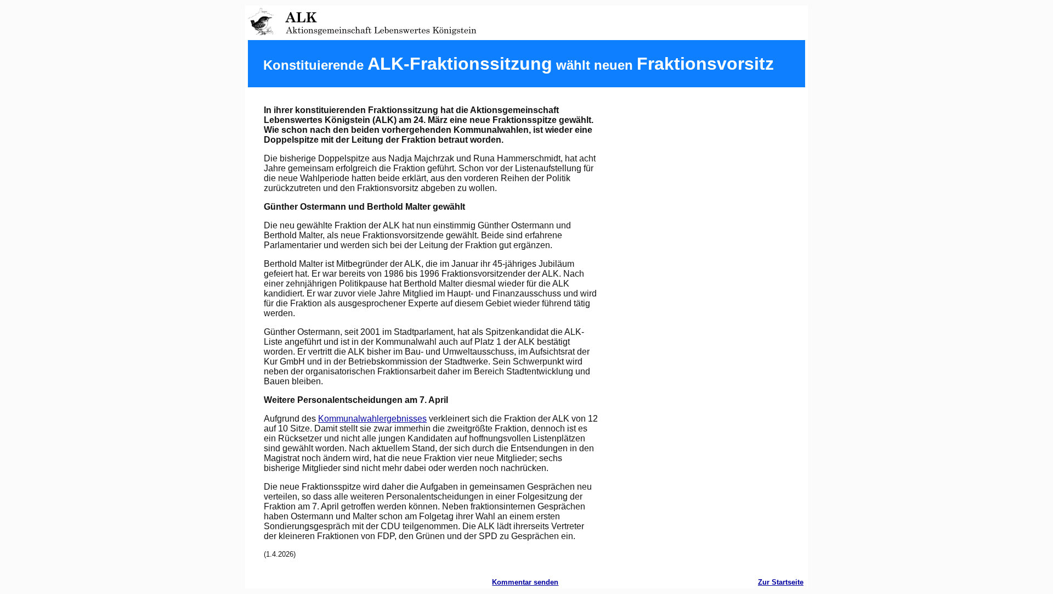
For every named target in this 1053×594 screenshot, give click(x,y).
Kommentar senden (525, 582)
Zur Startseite (780, 582)
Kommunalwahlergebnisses (372, 418)
